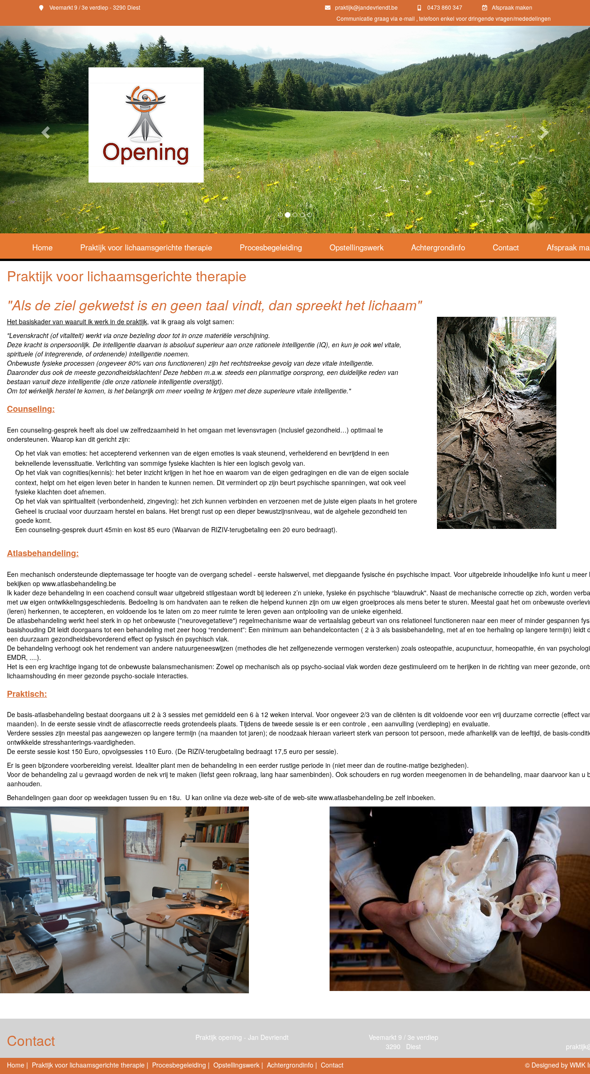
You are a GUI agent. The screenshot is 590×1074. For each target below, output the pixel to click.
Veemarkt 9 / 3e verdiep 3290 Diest (403, 1041)
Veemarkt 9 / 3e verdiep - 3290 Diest (94, 7)
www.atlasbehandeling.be (79, 583)
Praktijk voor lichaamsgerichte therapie (146, 247)
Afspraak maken (512, 7)
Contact (506, 247)
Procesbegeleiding (271, 247)
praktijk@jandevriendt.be (366, 7)
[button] (44, 129)
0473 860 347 (444, 7)
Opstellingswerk (357, 247)
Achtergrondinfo (438, 247)
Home (42, 247)
